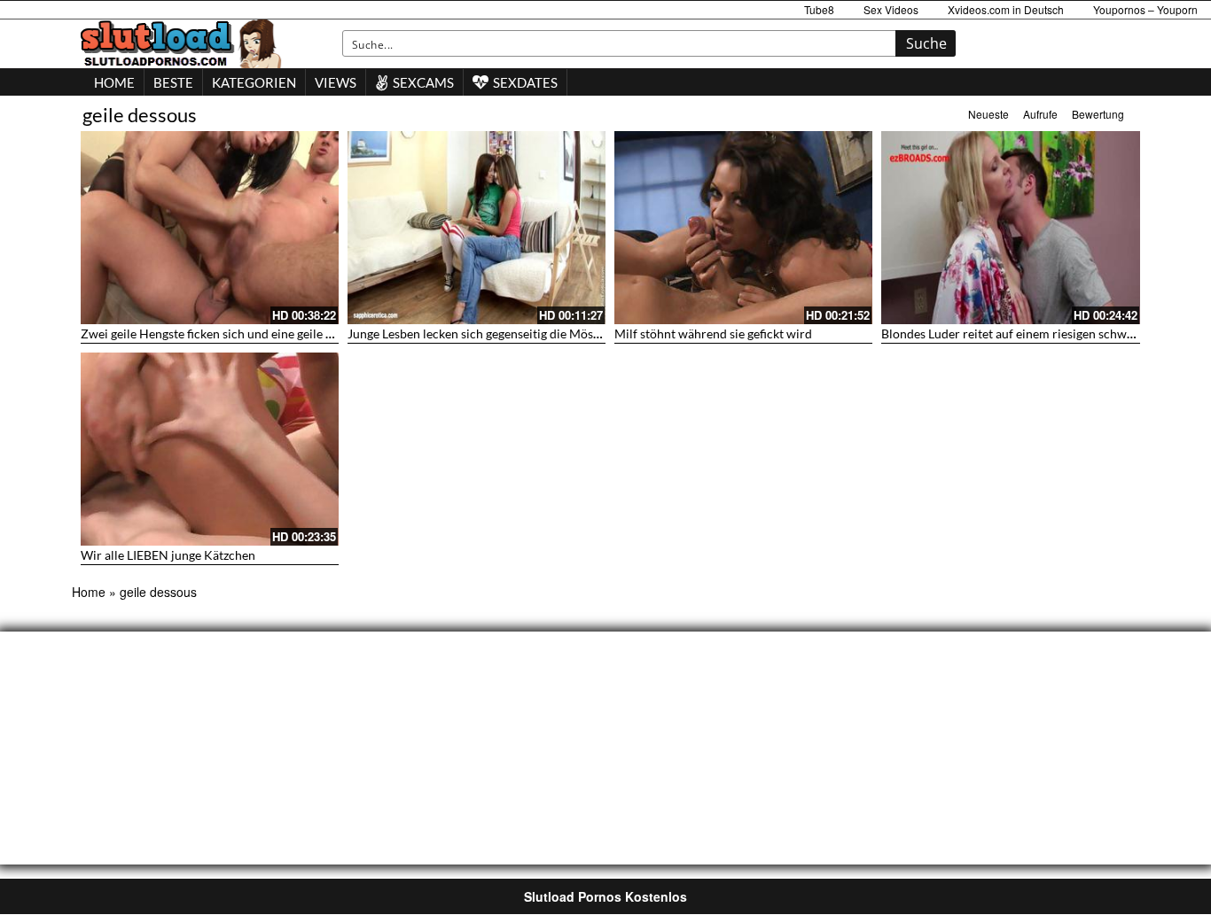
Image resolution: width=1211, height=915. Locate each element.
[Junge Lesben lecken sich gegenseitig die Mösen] (477, 227)
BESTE (173, 82)
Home (88, 592)
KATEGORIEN (254, 82)
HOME (114, 82)
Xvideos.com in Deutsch (1006, 9)
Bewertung (1098, 113)
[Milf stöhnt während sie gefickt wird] (743, 227)
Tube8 (819, 9)
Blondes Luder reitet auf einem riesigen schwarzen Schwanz (1044, 333)
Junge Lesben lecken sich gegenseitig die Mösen (477, 333)
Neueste (988, 113)
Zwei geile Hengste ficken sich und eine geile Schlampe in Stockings (264, 333)
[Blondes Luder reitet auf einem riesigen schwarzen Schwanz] (1010, 227)
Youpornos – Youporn (1145, 9)
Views (335, 82)
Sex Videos (890, 9)
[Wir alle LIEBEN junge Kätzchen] (210, 449)
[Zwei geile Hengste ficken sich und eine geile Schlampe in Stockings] (210, 227)
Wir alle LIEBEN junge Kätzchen (168, 554)
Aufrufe (1040, 113)
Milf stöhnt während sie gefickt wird (713, 333)
